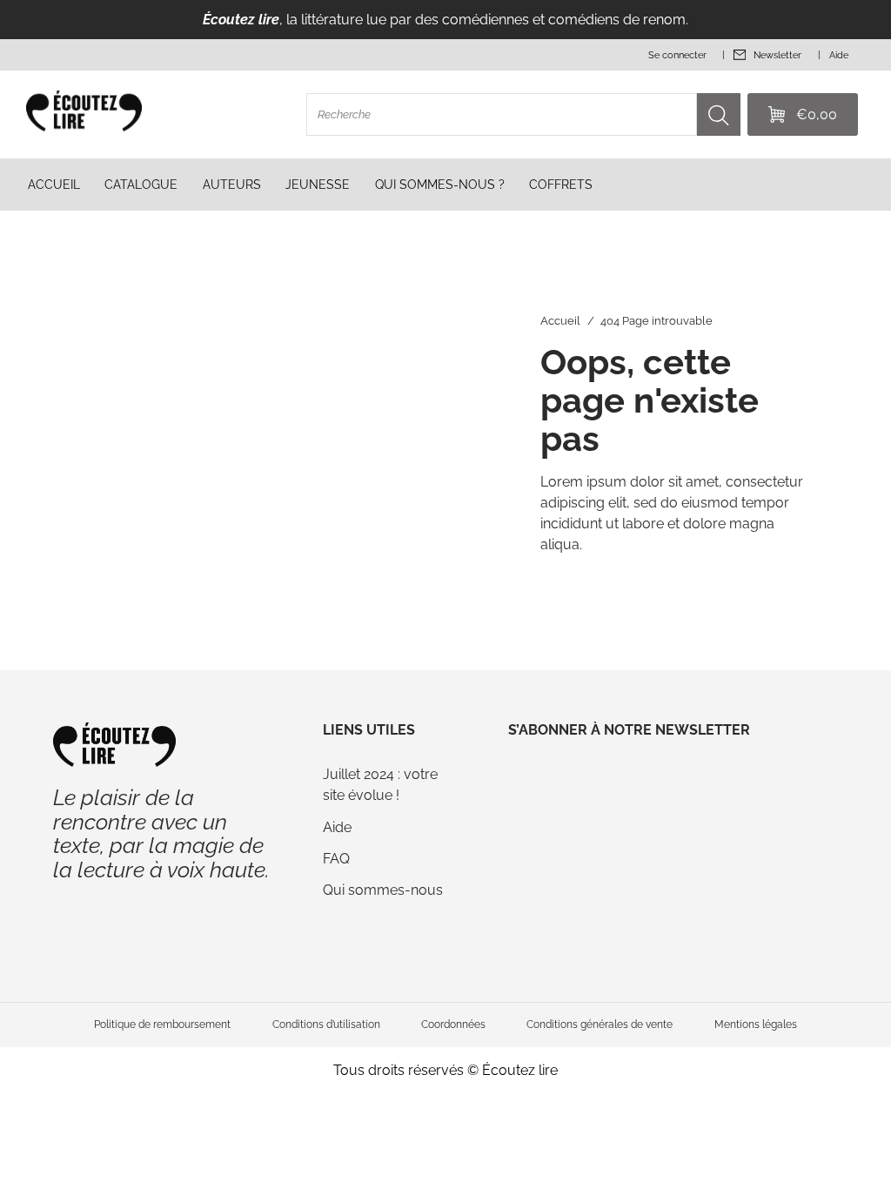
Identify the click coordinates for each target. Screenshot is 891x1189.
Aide (337, 827)
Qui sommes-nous (383, 890)
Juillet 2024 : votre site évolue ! (380, 784)
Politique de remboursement (162, 1024)
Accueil (560, 320)
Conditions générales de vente (599, 1024)
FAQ (336, 858)
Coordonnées (453, 1024)
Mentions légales (755, 1024)
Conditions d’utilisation (326, 1024)
